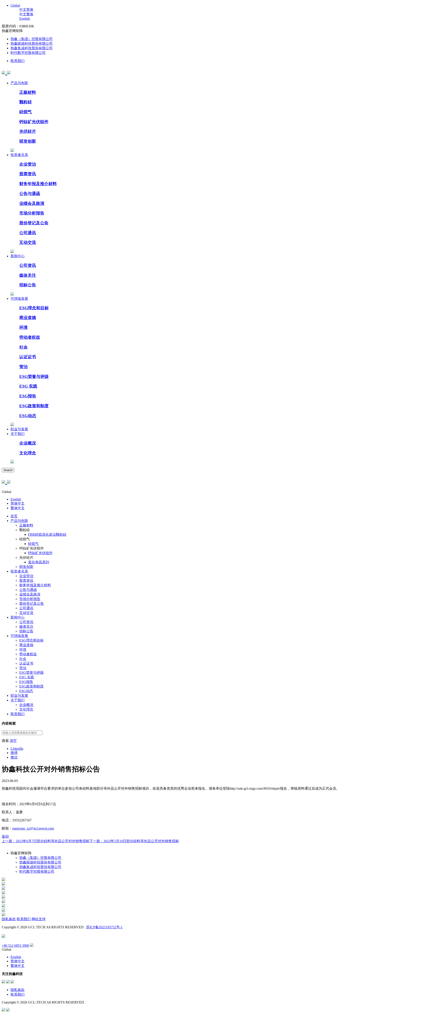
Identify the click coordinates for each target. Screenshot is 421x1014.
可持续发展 (19, 298)
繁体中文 (18, 508)
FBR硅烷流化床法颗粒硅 (47, 534)
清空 (13, 741)
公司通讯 (27, 232)
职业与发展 (19, 429)
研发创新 (27, 141)
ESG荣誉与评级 (34, 376)
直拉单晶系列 (38, 562)
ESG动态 (27, 415)
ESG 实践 (28, 386)
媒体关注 (27, 275)
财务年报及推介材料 (38, 183)
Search (8, 470)
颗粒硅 (25, 102)
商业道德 (27, 317)
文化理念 (27, 453)
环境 (23, 327)
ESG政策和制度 (34, 406)
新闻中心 (18, 256)
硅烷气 (25, 112)
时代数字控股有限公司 (28, 53)
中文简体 (26, 9)
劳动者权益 (29, 337)
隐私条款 (9, 919)
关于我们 (18, 434)
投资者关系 (19, 155)
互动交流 (27, 242)
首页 (14, 516)
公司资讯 (27, 265)
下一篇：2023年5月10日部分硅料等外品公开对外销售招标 (134, 841)
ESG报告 (27, 396)
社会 (23, 347)
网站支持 (39, 919)
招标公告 (27, 285)
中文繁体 (26, 14)
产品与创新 (19, 83)
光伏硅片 (27, 131)
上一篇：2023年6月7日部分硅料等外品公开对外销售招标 (45, 841)
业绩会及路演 (31, 203)
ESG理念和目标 (34, 308)
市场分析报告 (31, 213)
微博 (14, 753)
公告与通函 (29, 193)
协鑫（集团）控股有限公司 (32, 39)
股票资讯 (27, 174)
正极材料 (27, 92)
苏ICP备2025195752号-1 (104, 927)
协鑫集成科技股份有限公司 (32, 48)
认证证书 (27, 357)
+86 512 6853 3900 (15, 945)
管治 (23, 366)
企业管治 (27, 164)
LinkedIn (17, 748)
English (24, 18)
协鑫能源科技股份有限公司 (32, 43)
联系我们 (18, 61)
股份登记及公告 (33, 223)
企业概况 (27, 443)
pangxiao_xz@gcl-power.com (33, 828)
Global (15, 5)
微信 (14, 757)
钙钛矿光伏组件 (33, 121)
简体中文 (18, 503)
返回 (5, 836)
